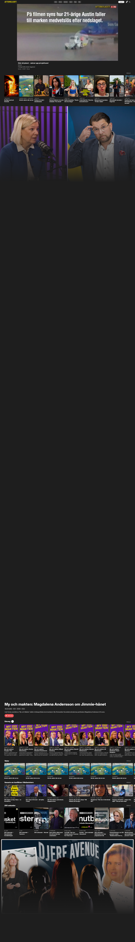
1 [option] (12, 721)
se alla (128, 73)
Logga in (121, 2)
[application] (67, 32)
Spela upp (10, 715)
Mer (79, 2)
